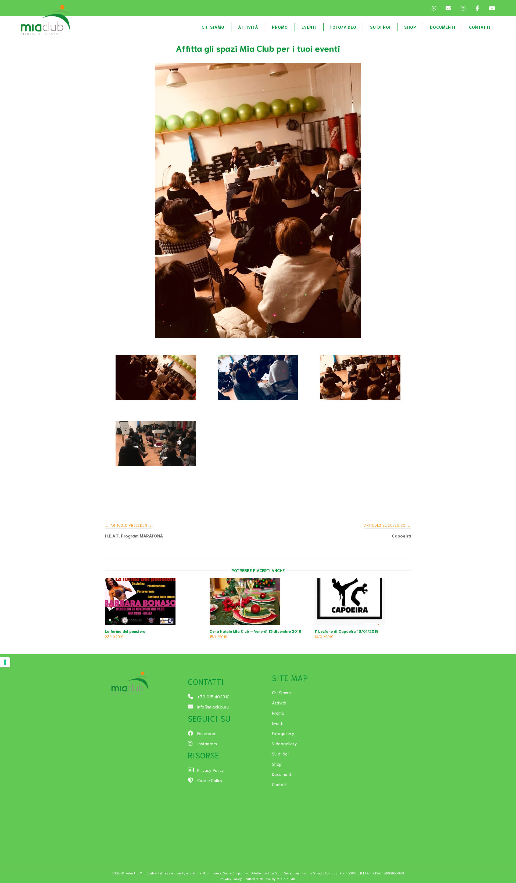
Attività (248, 27)
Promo (280, 27)
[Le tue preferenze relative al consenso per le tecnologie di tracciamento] (5, 662)
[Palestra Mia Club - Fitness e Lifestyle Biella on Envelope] (448, 8)
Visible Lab (286, 879)
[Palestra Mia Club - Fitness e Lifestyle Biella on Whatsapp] (434, 8)
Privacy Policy (231, 879)
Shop (410, 27)
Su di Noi (380, 27)
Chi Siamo (213, 27)
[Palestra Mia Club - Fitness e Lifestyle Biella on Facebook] (477, 8)
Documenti (442, 27)
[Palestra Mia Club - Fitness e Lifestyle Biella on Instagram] (462, 8)
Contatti (479, 27)
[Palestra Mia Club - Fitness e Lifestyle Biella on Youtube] (491, 8)
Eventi (309, 27)
